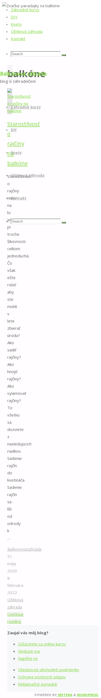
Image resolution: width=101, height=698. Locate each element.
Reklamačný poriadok (37, 684)
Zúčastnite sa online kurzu (42, 644)
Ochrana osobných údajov (42, 677)
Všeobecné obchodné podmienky (48, 669)
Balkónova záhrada (23, 73)
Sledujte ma (29, 651)
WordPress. (88, 694)
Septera (64, 694)
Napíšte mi (28, 658)
